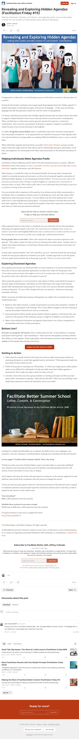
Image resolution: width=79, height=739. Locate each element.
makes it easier (63, 137)
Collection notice (54, 724)
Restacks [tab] (15, 605)
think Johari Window (52, 145)
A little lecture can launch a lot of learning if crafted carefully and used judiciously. (30, 652)
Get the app (49, 729)
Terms (45, 724)
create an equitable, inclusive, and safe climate (45, 165)
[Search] (75, 644)
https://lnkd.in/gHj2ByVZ (11, 515)
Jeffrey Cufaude (12, 23)
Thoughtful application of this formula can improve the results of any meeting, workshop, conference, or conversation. (33, 669)
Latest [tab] (9, 644)
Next (71, 590)
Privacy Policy (55, 567)
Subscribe (64, 3)
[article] (39, 653)
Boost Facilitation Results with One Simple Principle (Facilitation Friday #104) (32, 663)
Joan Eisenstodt (10, 624)
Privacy (39, 724)
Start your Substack (34, 729)
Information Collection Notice (39, 567)
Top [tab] (4, 644)
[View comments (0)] (24, 657)
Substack (29, 735)
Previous (9, 590)
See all (5, 693)
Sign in (73, 3)
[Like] (3, 657)
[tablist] (10, 605)
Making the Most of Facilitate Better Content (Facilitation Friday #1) (31, 680)
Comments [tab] (6, 605)
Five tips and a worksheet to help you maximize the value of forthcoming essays (30, 682)
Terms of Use (49, 565)
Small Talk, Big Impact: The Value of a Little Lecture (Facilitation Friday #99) (34, 650)
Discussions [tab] (17, 644)
